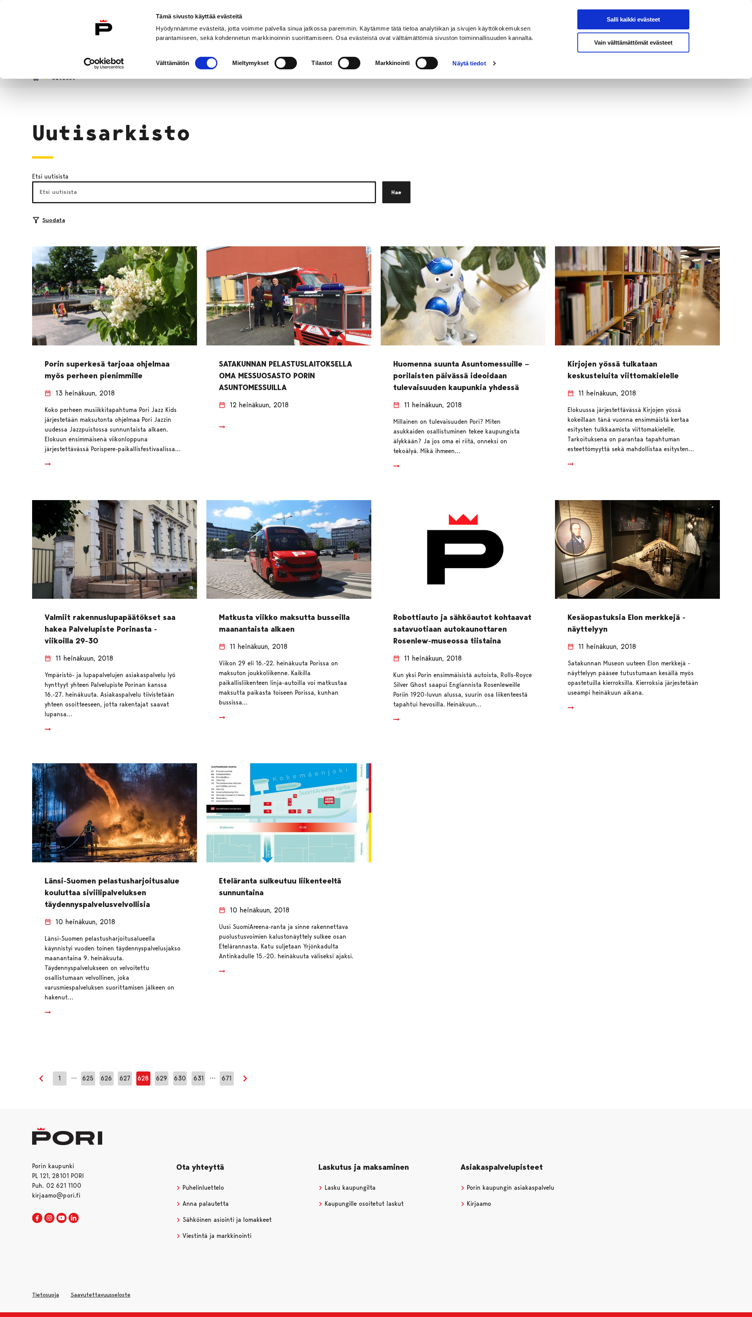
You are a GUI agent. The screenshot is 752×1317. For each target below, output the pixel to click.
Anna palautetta (205, 1203)
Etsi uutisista (50, 176)
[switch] (286, 63)
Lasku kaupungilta (349, 1187)
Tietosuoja (45, 1294)
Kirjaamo (478, 1203)
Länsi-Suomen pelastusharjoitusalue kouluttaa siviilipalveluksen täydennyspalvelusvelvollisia (112, 892)
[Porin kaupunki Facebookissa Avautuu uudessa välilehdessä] (37, 1218)
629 (161, 1078)
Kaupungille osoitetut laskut (363, 1203)
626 (106, 1078)
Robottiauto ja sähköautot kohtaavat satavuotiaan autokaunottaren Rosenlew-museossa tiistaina (462, 628)
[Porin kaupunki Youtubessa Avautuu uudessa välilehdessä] (61, 1218)
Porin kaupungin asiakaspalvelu (509, 1187)
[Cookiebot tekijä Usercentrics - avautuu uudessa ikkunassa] (104, 63)
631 (198, 1078)
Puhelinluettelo (202, 1187)
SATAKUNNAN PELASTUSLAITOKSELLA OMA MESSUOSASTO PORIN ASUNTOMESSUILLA (285, 375)
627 (124, 1078)
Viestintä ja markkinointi (216, 1235)
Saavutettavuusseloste (100, 1294)
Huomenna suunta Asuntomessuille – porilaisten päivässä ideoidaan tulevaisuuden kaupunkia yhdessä (461, 375)
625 (88, 1078)
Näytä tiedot (469, 63)
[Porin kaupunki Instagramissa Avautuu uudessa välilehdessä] (49, 1218)
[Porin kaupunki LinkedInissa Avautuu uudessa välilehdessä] (74, 1218)
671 (226, 1078)
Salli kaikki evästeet (633, 19)
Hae (396, 192)
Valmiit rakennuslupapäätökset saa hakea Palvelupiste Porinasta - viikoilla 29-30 (110, 628)
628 (143, 1078)
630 (180, 1078)
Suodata (53, 220)
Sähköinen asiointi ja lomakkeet (226, 1219)
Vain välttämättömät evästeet (633, 42)
